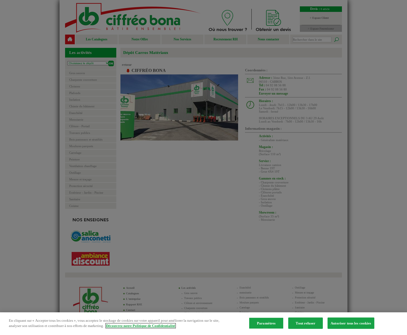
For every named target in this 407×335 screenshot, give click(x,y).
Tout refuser (305, 323)
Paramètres (266, 323)
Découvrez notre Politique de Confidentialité (140, 326)
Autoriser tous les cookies (351, 323)
